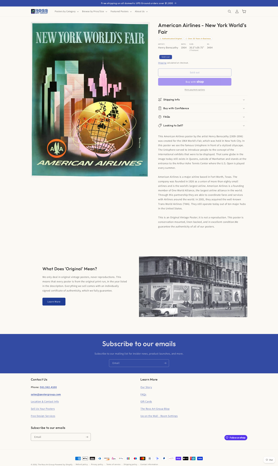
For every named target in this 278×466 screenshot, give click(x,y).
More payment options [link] (195, 89)
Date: (183, 44)
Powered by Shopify (64, 464)
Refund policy (82, 464)
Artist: (161, 44)
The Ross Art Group (46, 464)
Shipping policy (130, 464)
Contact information (149, 464)
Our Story (146, 387)
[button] (66, 11)
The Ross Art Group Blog (155, 408)
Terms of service (113, 464)
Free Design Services (43, 416)
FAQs (143, 394)
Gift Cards (146, 401)
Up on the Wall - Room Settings (159, 416)
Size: (191, 44)
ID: (208, 44)
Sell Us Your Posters (43, 408)
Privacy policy (97, 464)
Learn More (54, 301)
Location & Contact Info (45, 401)
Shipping (162, 62)
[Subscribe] (165, 363)
